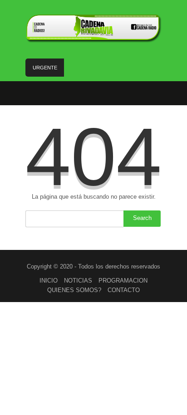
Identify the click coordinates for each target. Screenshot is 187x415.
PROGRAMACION (123, 280)
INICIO (48, 280)
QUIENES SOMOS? (74, 290)
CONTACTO (124, 290)
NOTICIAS (78, 280)
